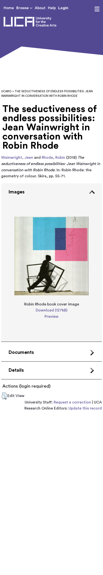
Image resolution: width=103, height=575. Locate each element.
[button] (4, 396)
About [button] (40, 8)
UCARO (6, 91)
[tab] (51, 262)
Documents (21, 352)
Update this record (85, 408)
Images (16, 192)
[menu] (97, 9)
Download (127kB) (51, 310)
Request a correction (72, 402)
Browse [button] (23, 8)
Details (16, 370)
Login (63, 8)
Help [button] (52, 8)
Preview (51, 316)
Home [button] (9, 8)
